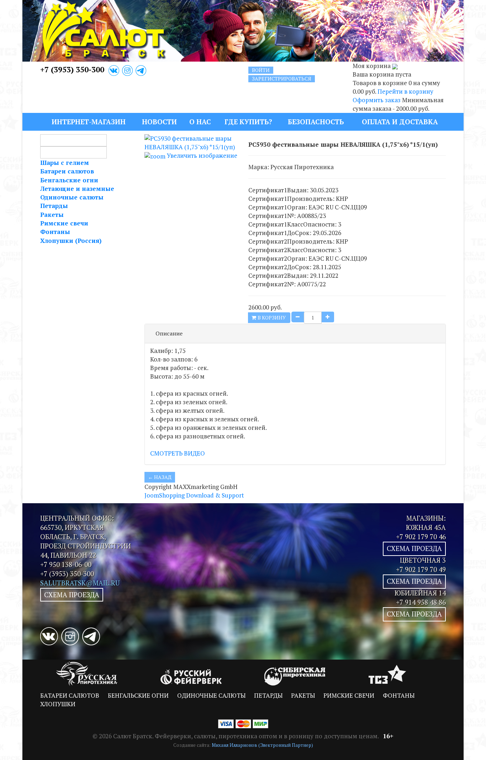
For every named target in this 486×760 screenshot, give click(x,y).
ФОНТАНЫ (398, 695)
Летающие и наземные (77, 188)
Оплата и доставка (400, 121)
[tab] (295, 333)
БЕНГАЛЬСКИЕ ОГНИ (138, 695)
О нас (200, 121)
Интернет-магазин (89, 121)
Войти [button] (261, 70)
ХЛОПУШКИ (57, 704)
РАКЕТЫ (303, 695)
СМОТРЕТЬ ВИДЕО (177, 453)
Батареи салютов (67, 171)
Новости (159, 121)
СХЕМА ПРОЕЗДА (71, 594)
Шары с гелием (64, 162)
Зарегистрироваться (281, 78)
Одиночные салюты (72, 197)
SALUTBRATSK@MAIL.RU (80, 583)
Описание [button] (169, 333)
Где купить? (248, 121)
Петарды (54, 206)
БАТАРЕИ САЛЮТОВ (69, 695)
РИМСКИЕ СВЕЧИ (348, 695)
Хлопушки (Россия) (70, 240)
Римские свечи (64, 223)
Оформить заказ (377, 100)
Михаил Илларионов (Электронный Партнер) (262, 745)
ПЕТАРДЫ (268, 695)
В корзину (272, 317)
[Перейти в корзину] (395, 66)
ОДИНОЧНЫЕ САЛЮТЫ (211, 695)
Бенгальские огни (69, 180)
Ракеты (52, 214)
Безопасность (316, 121)
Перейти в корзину (405, 91)
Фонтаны (55, 232)
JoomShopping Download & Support (194, 495)
